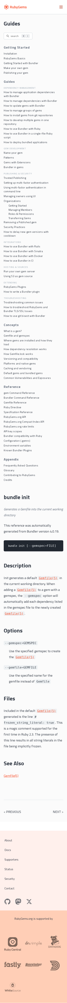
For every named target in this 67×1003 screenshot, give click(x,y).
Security (9, 878)
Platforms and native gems (20, 363)
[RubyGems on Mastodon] (18, 902)
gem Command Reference (19, 393)
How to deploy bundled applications (25, 142)
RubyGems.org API (15, 417)
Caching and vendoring (17, 368)
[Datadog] (54, 942)
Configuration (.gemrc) (17, 441)
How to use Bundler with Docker (23, 256)
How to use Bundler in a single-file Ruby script (28, 135)
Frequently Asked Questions (21, 465)
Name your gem (13, 153)
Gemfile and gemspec (17, 335)
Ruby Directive (12, 407)
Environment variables (17, 445)
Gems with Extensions (17, 162)
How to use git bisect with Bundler (24, 316)
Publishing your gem (16, 73)
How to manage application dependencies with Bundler (29, 94)
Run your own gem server (19, 271)
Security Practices (14, 227)
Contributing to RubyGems (19, 475)
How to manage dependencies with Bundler (30, 101)
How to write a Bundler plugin (22, 292)
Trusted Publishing (15, 178)
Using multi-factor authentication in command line (25, 189)
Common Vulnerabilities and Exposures (27, 378)
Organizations (12, 201)
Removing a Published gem (20, 222)
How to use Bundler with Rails (22, 246)
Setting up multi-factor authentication (26, 183)
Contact (9, 888)
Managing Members (20, 210)
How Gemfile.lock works (18, 354)
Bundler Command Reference (21, 398)
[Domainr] (54, 965)
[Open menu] (61, 7)
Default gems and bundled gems (23, 373)
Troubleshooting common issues (23, 302)
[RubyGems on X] (29, 902)
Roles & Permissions (21, 214)
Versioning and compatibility (21, 359)
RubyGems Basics (14, 58)
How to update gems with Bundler (24, 106)
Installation (10, 53)
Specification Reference (18, 412)
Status (8, 869)
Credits (8, 480)
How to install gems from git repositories (28, 115)
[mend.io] (12, 987)
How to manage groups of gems (23, 110)
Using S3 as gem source (18, 276)
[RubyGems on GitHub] (7, 902)
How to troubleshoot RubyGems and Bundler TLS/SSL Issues (26, 309)
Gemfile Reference (15, 402)
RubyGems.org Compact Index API (24, 422)
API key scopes (13, 431)
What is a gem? (13, 331)
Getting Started (18, 205)
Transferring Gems (20, 218)
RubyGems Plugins (15, 287)
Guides (12, 23)
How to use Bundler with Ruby (22, 129)
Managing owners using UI (20, 196)
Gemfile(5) (11, 775)
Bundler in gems (13, 167)
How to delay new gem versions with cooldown (26, 234)
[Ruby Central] (12, 942)
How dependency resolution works (25, 349)
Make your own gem (16, 68)
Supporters (11, 859)
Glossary (9, 470)
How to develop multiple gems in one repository (26, 122)
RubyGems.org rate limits (19, 426)
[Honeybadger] (33, 965)
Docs (7, 850)
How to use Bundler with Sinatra (23, 251)
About (8, 840)
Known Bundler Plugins (18, 450)
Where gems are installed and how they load (28, 342)
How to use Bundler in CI (18, 260)
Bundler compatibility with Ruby (23, 436)
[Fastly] (12, 965)
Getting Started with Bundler (21, 63)
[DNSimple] (33, 942)
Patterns (9, 157)
